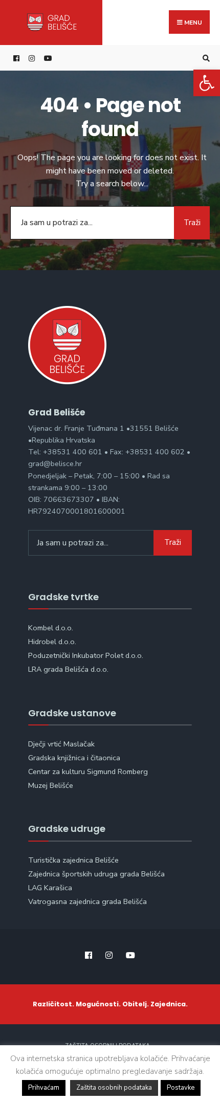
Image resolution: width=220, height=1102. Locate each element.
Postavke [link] (180, 1087)
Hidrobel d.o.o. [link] (52, 641)
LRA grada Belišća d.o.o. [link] (68, 669)
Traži (192, 222)
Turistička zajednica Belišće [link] (73, 860)
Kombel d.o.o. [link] (50, 628)
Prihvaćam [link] (43, 1087)
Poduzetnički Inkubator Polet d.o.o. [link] (85, 655)
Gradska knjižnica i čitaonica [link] (74, 758)
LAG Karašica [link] (50, 888)
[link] (206, 83)
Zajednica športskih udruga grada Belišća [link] (96, 874)
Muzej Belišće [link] (50, 785)
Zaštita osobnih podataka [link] (114, 1087)
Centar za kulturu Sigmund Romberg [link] (88, 771)
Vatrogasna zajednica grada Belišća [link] (87, 901)
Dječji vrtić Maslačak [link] (61, 744)
